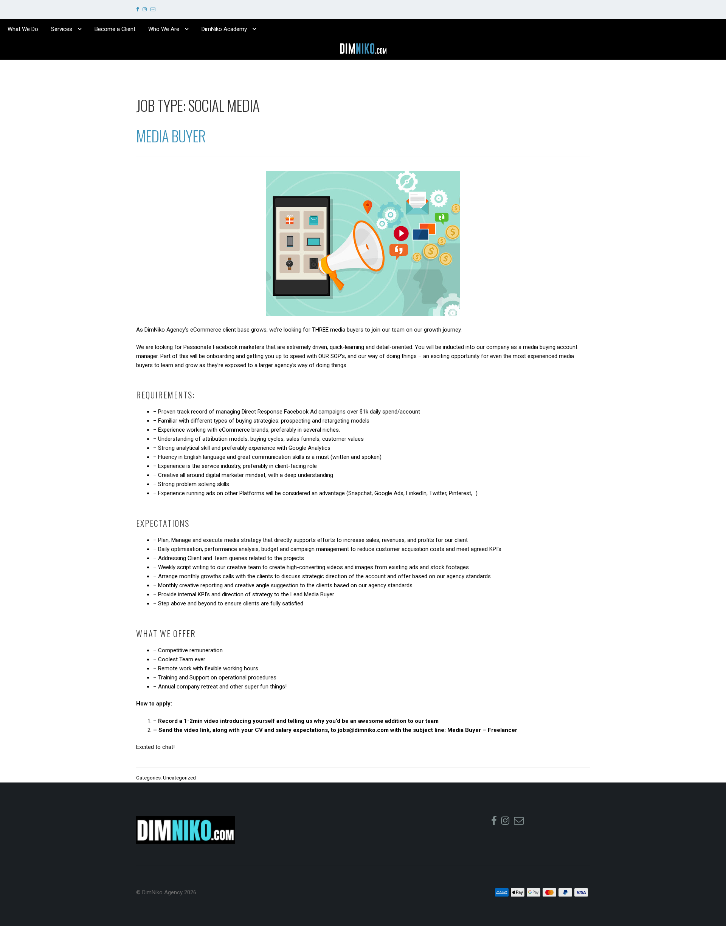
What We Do (23, 29)
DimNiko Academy (224, 29)
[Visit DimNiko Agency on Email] (152, 9)
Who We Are (163, 29)
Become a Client (115, 29)
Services (61, 29)
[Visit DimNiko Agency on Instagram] (145, 9)
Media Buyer (170, 136)
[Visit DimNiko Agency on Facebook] (137, 9)
